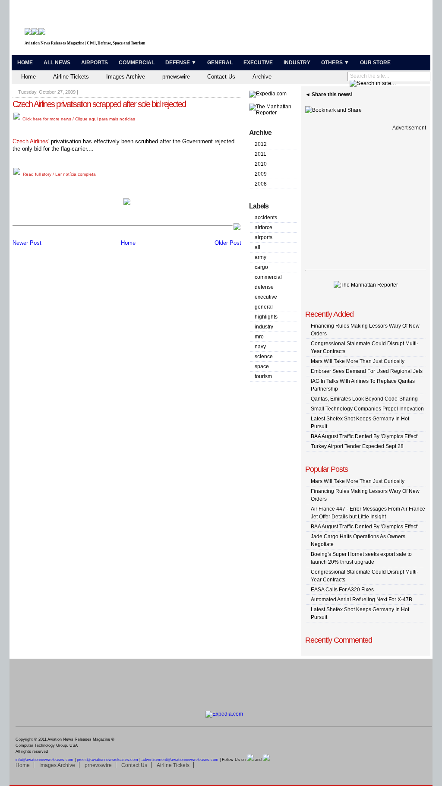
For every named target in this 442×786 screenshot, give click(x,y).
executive (266, 297)
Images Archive (125, 76)
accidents (266, 218)
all (257, 247)
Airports (94, 63)
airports (263, 237)
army (260, 257)
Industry (297, 63)
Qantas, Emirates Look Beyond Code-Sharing (364, 399)
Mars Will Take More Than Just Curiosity (357, 361)
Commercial (137, 63)
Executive (258, 63)
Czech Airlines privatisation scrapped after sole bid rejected (99, 104)
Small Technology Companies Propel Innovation (367, 409)
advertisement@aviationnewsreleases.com (180, 760)
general (264, 307)
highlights (266, 317)
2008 (261, 184)
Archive (262, 76)
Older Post (228, 243)
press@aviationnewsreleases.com (107, 760)
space (262, 366)
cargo (261, 267)
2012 (261, 144)
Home (25, 63)
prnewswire (176, 76)
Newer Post (27, 243)
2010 (261, 164)
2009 (261, 174)
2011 (260, 154)
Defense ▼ (180, 63)
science (264, 357)
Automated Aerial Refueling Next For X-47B (361, 600)
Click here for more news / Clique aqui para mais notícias (78, 119)
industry (264, 327)
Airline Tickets (71, 76)
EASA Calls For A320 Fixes (342, 590)
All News (57, 63)
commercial (268, 277)
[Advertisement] (327, 29)
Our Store (375, 63)
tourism (263, 376)
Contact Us (221, 76)
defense (264, 287)
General (220, 63)
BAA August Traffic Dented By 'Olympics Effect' (364, 436)
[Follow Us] (250, 760)
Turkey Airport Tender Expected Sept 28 (357, 446)
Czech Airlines (30, 141)
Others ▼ (335, 63)
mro (259, 337)
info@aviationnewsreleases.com (44, 760)
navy (260, 347)
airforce (263, 227)
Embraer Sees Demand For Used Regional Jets (367, 371)
